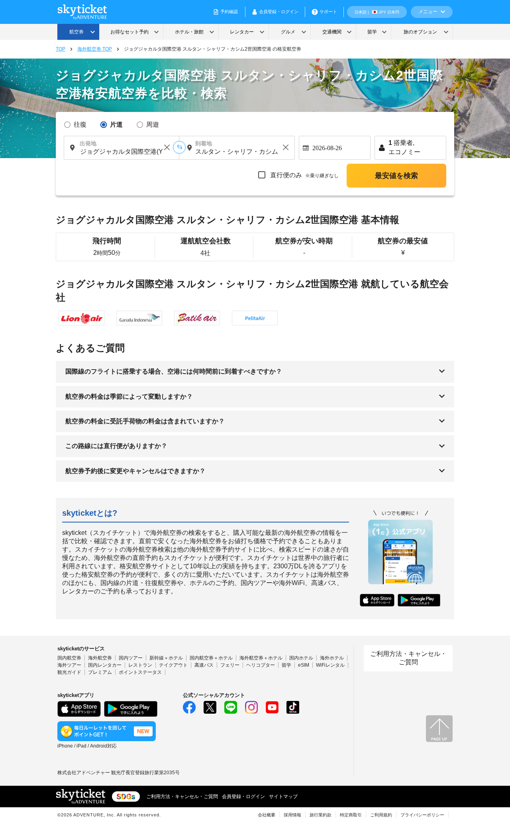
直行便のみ (304, 175)
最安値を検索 (396, 176)
